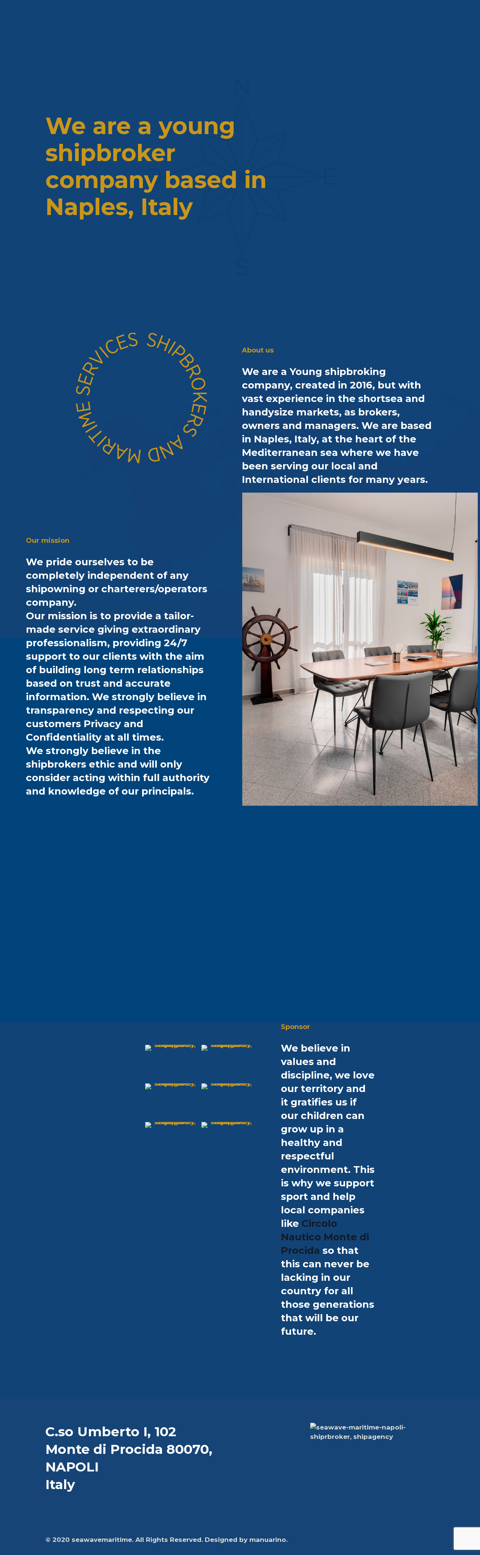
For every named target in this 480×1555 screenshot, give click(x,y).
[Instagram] (407, 1539)
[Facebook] (387, 1539)
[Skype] (377, 1539)
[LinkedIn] (397, 1539)
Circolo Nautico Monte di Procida (325, 1236)
